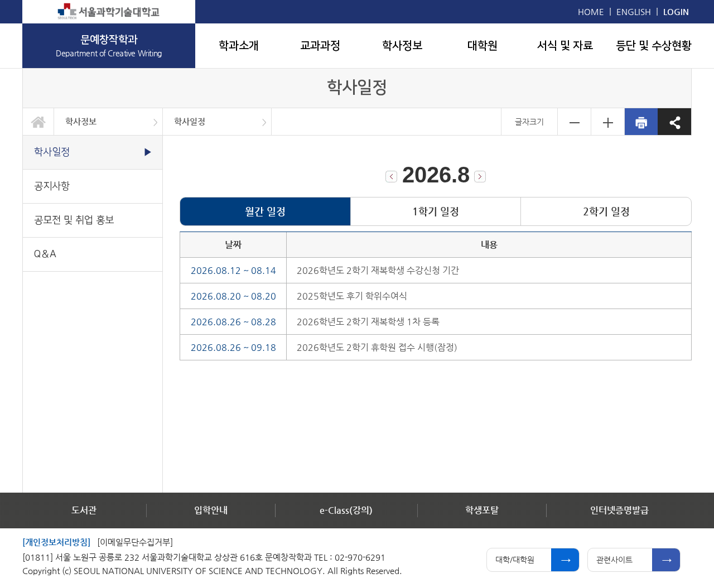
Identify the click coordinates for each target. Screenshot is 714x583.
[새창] (108, 11)
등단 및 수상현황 (654, 46)
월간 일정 (265, 211)
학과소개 (239, 46)
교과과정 (320, 46)
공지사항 (52, 186)
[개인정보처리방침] (56, 542)
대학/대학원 (514, 559)
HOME (591, 11)
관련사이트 (614, 559)
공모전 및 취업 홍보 (74, 220)
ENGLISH (633, 11)
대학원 (482, 46)
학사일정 (189, 121)
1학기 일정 (435, 211)
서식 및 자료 (565, 46)
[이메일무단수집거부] (135, 542)
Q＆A (45, 254)
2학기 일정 (606, 211)
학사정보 (402, 46)
